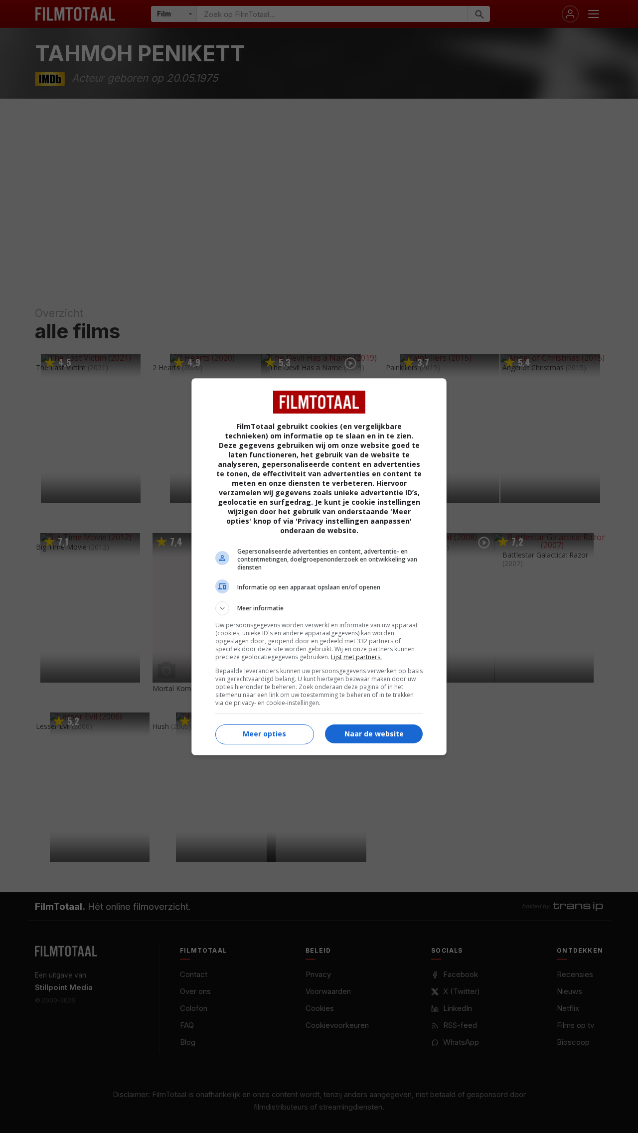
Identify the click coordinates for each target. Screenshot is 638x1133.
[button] (319, 608)
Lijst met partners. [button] (356, 657)
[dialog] (319, 566)
